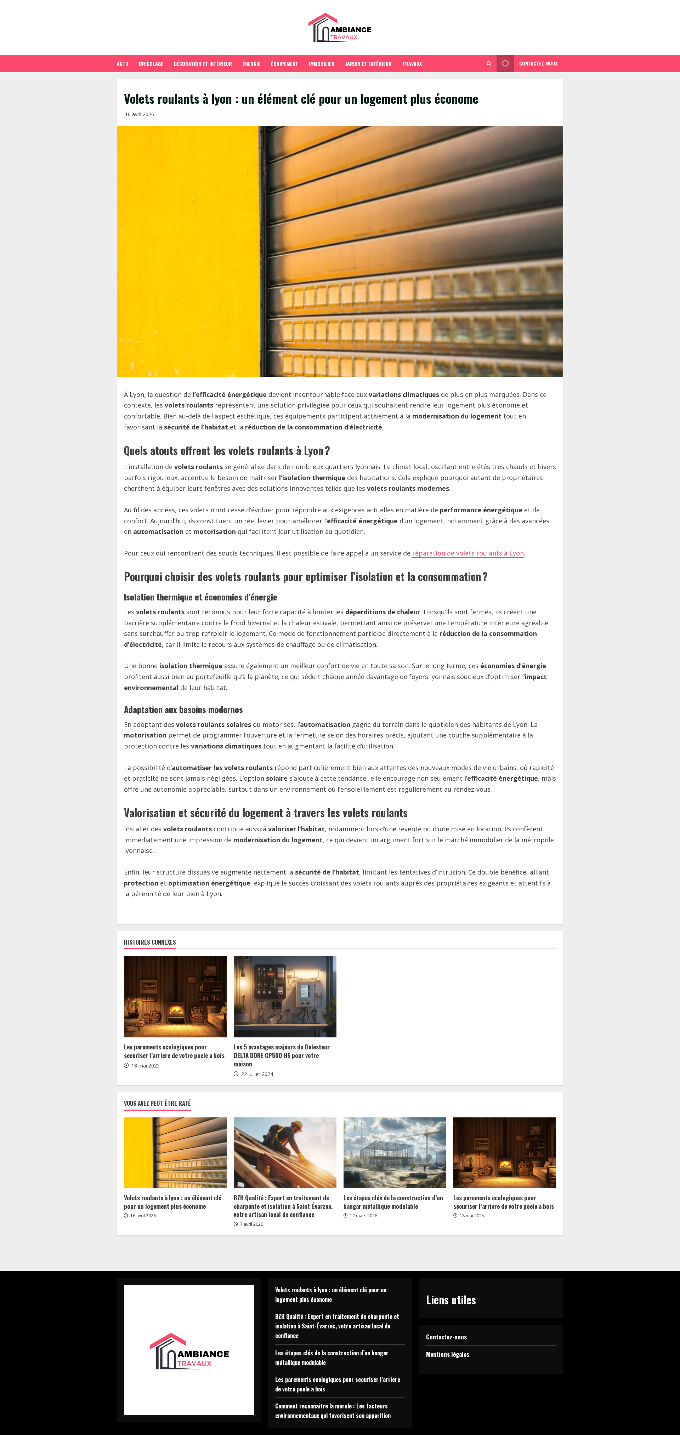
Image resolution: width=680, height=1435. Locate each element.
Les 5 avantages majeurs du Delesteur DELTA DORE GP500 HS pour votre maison (282, 1055)
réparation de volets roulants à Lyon (468, 553)
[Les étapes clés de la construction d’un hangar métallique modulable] (395, 1152)
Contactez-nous (538, 63)
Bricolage (151, 63)
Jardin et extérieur (368, 63)
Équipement (284, 63)
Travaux (412, 63)
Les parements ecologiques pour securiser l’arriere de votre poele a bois (174, 1051)
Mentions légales (447, 1354)
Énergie (251, 63)
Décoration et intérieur (203, 63)
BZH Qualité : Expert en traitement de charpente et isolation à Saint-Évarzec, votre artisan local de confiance (283, 1206)
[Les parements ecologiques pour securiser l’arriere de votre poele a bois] (175, 996)
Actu (122, 63)
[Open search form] (489, 63)
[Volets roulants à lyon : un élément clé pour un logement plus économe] (175, 1152)
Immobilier (322, 63)
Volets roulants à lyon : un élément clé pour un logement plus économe (172, 1202)
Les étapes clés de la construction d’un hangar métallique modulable (393, 1202)
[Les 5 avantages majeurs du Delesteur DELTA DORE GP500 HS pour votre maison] (285, 996)
